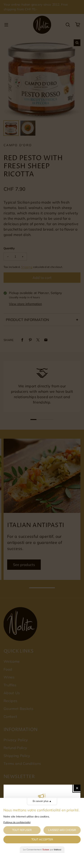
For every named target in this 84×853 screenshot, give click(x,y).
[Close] (77, 788)
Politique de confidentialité (16, 822)
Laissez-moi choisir (62, 830)
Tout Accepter (42, 839)
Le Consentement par (42, 849)
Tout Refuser (22, 830)
